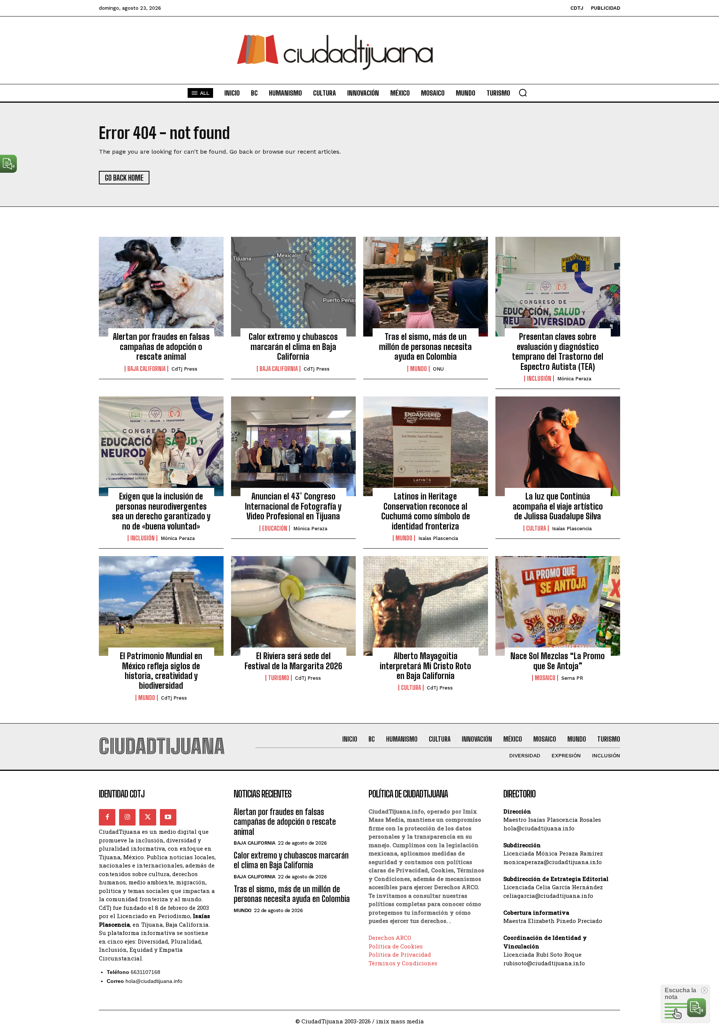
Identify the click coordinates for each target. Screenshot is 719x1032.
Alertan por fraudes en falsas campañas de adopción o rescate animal (161, 347)
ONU (438, 369)
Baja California (146, 369)
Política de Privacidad (399, 954)
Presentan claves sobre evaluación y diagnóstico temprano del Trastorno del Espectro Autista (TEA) (557, 351)
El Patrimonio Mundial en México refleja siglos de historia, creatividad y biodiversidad (161, 671)
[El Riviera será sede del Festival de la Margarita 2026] (293, 606)
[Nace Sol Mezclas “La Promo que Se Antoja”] (557, 606)
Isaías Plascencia (438, 538)
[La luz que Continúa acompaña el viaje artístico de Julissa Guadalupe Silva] (557, 446)
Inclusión (539, 378)
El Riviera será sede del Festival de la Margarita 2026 (293, 661)
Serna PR (572, 678)
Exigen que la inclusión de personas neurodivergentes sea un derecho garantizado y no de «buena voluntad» (161, 511)
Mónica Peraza (574, 378)
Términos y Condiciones (402, 963)
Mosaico (545, 678)
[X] (147, 817)
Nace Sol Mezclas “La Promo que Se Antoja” (557, 661)
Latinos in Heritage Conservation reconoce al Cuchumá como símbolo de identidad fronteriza (425, 511)
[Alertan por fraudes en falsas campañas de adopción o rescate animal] (161, 287)
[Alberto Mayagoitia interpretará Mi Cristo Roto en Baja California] (425, 606)
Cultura (536, 528)
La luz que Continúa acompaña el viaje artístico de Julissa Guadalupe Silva (558, 506)
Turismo (278, 678)
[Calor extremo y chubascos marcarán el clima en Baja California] (293, 287)
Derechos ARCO (389, 937)
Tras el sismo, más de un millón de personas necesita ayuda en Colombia (425, 347)
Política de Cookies (395, 946)
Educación (274, 528)
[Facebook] (107, 817)
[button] (523, 93)
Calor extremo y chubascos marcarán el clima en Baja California (293, 347)
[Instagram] (127, 817)
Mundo (418, 369)
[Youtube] (168, 817)
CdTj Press (184, 369)
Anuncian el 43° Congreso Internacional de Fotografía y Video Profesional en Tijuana (293, 506)
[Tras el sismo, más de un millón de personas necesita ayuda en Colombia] (425, 287)
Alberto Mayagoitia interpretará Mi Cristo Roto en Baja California (425, 666)
